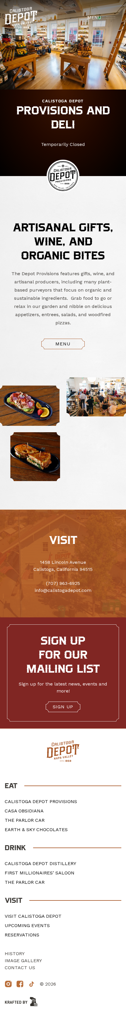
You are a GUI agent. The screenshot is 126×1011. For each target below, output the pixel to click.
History (15, 953)
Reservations (22, 935)
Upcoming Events (27, 925)
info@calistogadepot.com (63, 590)
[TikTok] (31, 984)
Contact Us (20, 967)
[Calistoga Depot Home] (21, 17)
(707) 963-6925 (63, 583)
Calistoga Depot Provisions (41, 801)
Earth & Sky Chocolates (36, 829)
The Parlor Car (25, 820)
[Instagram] (8, 984)
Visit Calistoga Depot (33, 916)
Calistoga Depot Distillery (40, 863)
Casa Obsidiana (24, 811)
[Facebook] (19, 984)
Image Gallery (23, 960)
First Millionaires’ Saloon (39, 873)
